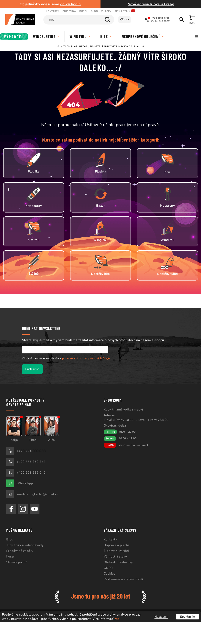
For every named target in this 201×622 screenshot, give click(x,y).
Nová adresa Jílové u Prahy (148, 4)
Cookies (108, 573)
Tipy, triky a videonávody (24, 545)
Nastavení (158, 617)
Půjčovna (69, 11)
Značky (106, 11)
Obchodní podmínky (117, 562)
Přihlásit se (31, 369)
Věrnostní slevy (113, 556)
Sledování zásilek (115, 550)
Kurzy (83, 11)
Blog (94, 11)
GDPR (106, 568)
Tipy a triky (122, 11)
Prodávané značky (19, 550)
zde (117, 619)
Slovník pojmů (16, 562)
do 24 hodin (69, 4)
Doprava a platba (115, 545)
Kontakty (52, 11)
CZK (119, 19)
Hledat (104, 20)
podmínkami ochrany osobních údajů (84, 358)
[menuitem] (14, 36)
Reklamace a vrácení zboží (122, 579)
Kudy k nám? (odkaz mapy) (122, 409)
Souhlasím (184, 617)
